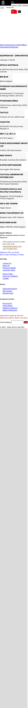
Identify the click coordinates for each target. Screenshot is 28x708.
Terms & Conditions (10, 276)
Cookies (6, 278)
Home (2, 7)
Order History (8, 306)
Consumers (14, 5)
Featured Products (10, 289)
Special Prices (8, 293)
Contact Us (7, 263)
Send (26, 322)
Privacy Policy (8, 274)
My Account (7, 303)
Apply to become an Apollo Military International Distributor (13, 46)
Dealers (19, 5)
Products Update (9, 268)
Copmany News (9, 270)
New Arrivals (7, 291)
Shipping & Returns (10, 308)
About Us (6, 266)
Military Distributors (10, 310)
